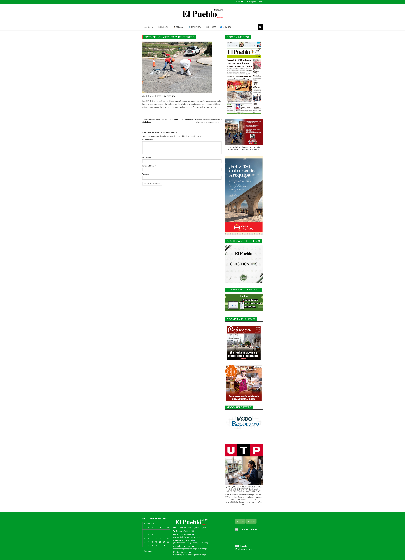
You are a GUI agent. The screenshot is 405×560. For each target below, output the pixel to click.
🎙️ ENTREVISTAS (195, 27)
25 (152, 545)
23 (144, 545)
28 (164, 545)
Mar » (150, 551)
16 (144, 542)
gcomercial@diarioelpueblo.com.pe (187, 537)
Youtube (242, 2)
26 (156, 545)
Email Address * (149, 166)
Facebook (236, 2)
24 (148, 545)
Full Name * (147, 157)
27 (160, 545)
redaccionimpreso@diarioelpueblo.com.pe (190, 549)
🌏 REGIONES (225, 27)
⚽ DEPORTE (211, 27)
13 (160, 538)
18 (152, 542)
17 (148, 542)
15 (168, 538)
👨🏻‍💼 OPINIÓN (178, 27)
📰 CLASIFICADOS (246, 529)
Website (145, 174)
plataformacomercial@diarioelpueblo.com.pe (191, 543)
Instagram (239, 2)
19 (156, 542)
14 (164, 538)
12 (156, 538)
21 (164, 542)
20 (160, 542)
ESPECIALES (163, 27)
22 (168, 542)
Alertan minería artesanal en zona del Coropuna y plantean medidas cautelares (201, 121)
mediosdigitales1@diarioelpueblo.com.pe (189, 554)
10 (148, 538)
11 (152, 538)
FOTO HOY (171, 96)
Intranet (240, 521)
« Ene (144, 551)
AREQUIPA (148, 27)
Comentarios (147, 139)
